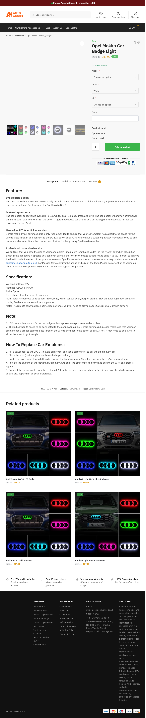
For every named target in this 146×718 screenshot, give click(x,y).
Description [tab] (52, 181)
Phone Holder (39, 644)
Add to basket (122, 146)
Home (8, 35)
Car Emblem (19, 35)
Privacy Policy (66, 618)
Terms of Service (67, 626)
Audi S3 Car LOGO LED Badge (20, 479)
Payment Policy (66, 634)
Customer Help (118, 17)
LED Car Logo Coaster (43, 622)
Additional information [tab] (73, 181)
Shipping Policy (66, 630)
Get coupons (65, 606)
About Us (63, 610)
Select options (38, 488)
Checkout (135, 17)
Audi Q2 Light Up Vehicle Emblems (92, 479)
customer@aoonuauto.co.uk (21, 263)
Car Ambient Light (41, 618)
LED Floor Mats (40, 610)
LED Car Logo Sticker (43, 614)
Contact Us (64, 614)
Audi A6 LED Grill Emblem (19, 560)
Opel (103, 388)
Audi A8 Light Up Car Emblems (90, 560)
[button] (82, 43)
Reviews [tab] (93, 181)
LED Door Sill (39, 606)
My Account (101, 17)
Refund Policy (66, 622)
